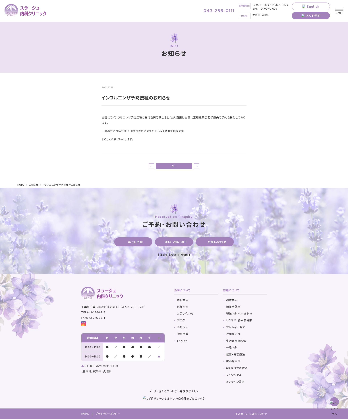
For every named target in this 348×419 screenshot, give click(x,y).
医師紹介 (182, 306)
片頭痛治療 (233, 334)
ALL (174, 166)
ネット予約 (313, 15)
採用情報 (182, 334)
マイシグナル (234, 375)
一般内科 (232, 347)
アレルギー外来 (235, 327)
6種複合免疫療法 (237, 368)
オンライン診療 (235, 381)
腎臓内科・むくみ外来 (239, 313)
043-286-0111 (219, 10)
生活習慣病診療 (236, 341)
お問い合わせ (217, 242)
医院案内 (182, 300)
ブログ (181, 320)
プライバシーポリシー (108, 413)
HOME (85, 413)
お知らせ (182, 327)
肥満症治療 (233, 361)
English (313, 6)
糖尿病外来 (233, 306)
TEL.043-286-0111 (93, 312)
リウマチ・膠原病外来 (239, 320)
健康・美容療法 (235, 354)
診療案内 (232, 300)
